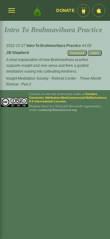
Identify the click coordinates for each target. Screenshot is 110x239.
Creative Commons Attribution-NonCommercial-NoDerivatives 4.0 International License (68, 97)
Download (77, 53)
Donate (65, 10)
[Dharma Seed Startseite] (37, 10)
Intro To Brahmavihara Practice (54, 46)
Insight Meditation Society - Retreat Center (41, 78)
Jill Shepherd (17, 53)
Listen (94, 53)
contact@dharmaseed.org (57, 110)
